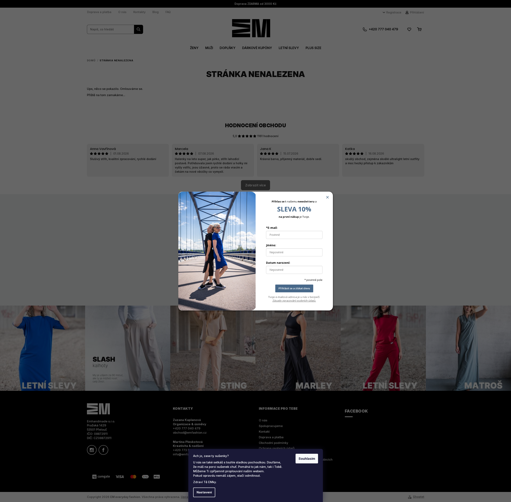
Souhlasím (307, 459)
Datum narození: (278, 263)
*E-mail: (271, 228)
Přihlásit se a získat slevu (294, 288)
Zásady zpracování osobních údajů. (294, 300)
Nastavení (204, 492)
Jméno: (271, 245)
